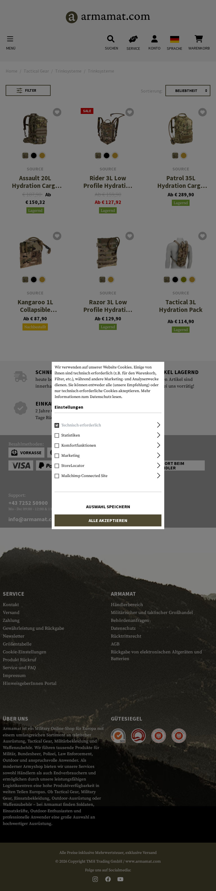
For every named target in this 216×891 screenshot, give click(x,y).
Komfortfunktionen (78, 445)
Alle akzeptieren (108, 520)
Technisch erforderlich (81, 425)
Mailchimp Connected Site (84, 476)
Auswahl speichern (108, 507)
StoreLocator (72, 466)
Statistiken (70, 435)
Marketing (70, 455)
